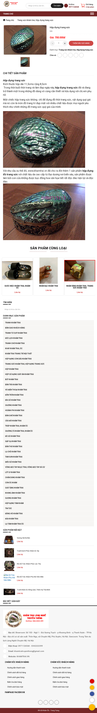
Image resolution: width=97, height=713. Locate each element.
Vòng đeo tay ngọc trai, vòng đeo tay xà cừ (25, 467)
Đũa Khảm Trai (11, 519)
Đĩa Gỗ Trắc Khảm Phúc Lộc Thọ (29, 564)
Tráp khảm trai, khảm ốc (16, 426)
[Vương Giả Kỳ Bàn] (9, 540)
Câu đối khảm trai (13, 421)
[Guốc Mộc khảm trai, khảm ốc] (17, 271)
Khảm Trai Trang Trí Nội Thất (18, 354)
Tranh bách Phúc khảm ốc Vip (28, 551)
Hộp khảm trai (11, 369)
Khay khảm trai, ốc (13, 348)
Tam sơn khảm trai (13, 457)
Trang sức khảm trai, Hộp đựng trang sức (24, 364)
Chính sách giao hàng (15, 677)
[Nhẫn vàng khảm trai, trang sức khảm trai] (79, 271)
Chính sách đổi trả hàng (16, 672)
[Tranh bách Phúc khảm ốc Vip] (9, 553)
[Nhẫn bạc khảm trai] (48, 271)
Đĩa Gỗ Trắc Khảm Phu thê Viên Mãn (30, 577)
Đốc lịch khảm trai (13, 338)
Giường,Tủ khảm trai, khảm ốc (19, 431)
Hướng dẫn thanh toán (16, 668)
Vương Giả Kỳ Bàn (23, 538)
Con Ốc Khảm (11, 483)
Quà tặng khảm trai (14, 488)
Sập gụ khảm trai (13, 441)
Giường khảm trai (13, 405)
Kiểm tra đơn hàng (14, 682)
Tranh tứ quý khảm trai (16, 333)
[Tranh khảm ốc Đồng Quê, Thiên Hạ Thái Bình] (9, 591)
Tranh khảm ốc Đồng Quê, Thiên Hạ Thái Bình (33, 590)
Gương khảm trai (13, 498)
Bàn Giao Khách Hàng (15, 328)
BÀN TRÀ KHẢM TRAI (13, 385)
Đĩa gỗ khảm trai (12, 400)
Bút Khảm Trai (11, 379)
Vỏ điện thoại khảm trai (16, 390)
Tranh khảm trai (13, 323)
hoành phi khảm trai (14, 410)
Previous (4, 277)
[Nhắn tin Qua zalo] (92, 700)
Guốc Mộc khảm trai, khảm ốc (17, 287)
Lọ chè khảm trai (13, 452)
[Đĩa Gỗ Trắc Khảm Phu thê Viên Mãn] (9, 579)
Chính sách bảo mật (15, 687)
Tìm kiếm (57, 6)
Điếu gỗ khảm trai (13, 462)
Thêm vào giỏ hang (81, 43)
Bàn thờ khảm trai (13, 446)
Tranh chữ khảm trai (15, 343)
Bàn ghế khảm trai (13, 416)
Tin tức (8, 508)
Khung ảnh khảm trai (15, 493)
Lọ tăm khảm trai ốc (14, 524)
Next (93, 277)
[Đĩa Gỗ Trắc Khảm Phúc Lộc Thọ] (9, 566)
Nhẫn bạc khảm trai (48, 286)
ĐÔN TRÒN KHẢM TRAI (14, 395)
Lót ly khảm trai (12, 472)
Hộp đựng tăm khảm (14, 503)
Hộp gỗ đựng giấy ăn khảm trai (19, 374)
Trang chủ (8, 14)
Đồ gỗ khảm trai (12, 436)
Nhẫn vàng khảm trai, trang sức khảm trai (79, 287)
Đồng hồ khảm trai (14, 514)
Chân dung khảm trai (15, 477)
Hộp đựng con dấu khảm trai (18, 359)
